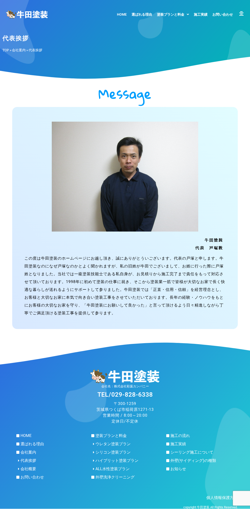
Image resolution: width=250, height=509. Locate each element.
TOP (5, 50)
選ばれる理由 (142, 14)
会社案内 (19, 50)
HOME (122, 14)
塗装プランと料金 (170, 14)
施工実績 (201, 14)
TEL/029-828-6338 (125, 394)
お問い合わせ (222, 14)
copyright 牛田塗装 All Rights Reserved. (210, 507)
